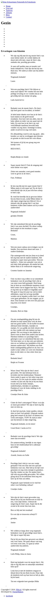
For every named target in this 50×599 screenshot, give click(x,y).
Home (8, 6)
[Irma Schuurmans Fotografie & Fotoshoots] (18, 2)
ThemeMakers (17, 592)
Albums (9, 13)
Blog (8, 15)
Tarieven (9, 10)
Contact (9, 17)
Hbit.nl (18, 590)
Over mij (9, 8)
